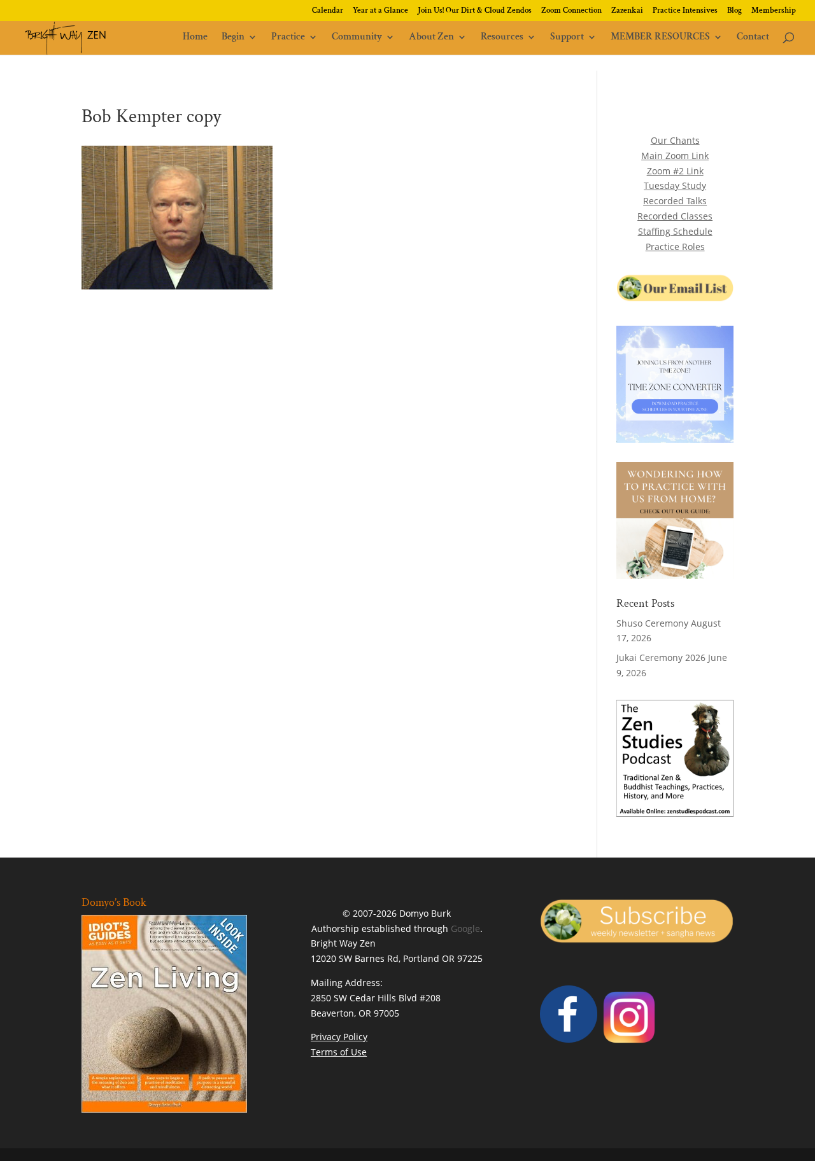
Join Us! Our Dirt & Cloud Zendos (475, 11)
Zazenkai (627, 11)
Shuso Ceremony (652, 623)
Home (195, 37)
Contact (753, 37)
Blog (734, 11)
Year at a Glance (380, 11)
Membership (773, 11)
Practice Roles (675, 246)
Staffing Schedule (675, 231)
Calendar (327, 11)
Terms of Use (339, 1052)
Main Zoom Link (675, 155)
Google (465, 928)
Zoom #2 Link (675, 171)
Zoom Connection (571, 11)
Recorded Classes (674, 216)
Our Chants (675, 140)
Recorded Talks (675, 201)
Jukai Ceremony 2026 (660, 657)
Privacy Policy (339, 1037)
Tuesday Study (675, 185)
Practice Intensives (685, 11)
